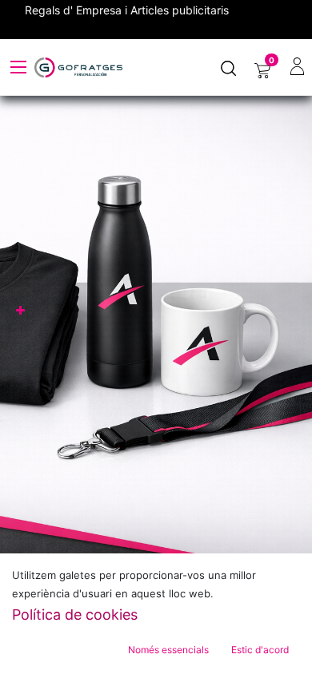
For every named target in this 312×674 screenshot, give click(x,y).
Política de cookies (75, 614)
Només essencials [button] (168, 650)
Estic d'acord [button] (260, 650)
